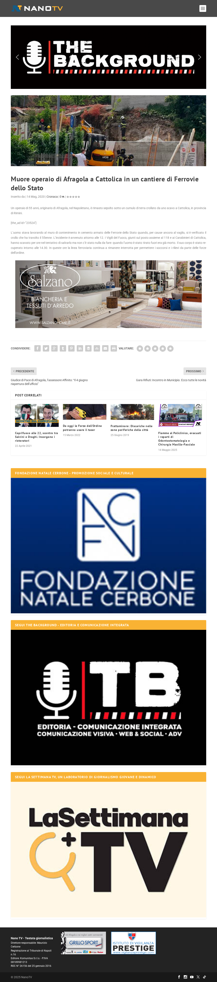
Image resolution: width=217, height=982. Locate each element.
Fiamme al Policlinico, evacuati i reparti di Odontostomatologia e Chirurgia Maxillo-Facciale (179, 439)
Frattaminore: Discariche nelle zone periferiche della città (132, 428)
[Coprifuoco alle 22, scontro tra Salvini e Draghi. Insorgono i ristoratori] (36, 415)
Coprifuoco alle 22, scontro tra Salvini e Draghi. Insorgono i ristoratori (36, 437)
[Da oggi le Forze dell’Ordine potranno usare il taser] (84, 412)
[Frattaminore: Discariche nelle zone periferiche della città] (132, 412)
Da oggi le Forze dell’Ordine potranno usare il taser (82, 428)
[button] (108, 57)
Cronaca (52, 196)
